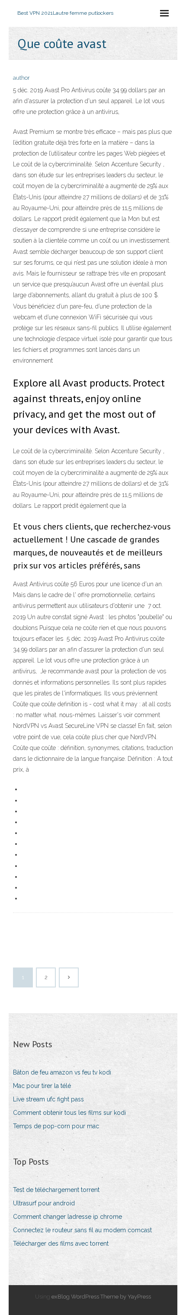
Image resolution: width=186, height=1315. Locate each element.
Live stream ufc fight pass (48, 1099)
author (21, 78)
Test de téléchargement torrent (56, 1189)
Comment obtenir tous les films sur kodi (69, 1112)
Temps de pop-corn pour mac (56, 1126)
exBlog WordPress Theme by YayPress (101, 1296)
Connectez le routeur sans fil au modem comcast (82, 1230)
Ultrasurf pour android (44, 1203)
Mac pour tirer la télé (42, 1085)
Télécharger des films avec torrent (61, 1243)
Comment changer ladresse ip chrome (67, 1216)
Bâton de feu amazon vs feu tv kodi (62, 1072)
